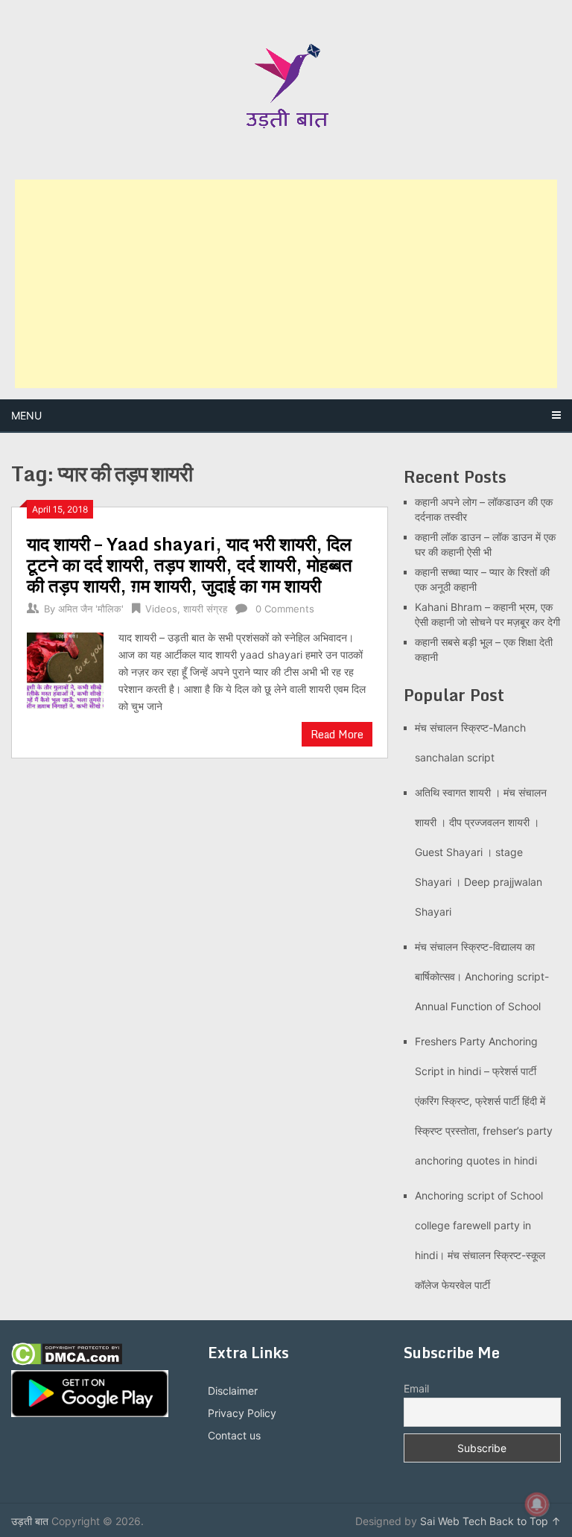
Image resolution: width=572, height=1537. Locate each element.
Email (416, 1388)
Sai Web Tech (453, 1521)
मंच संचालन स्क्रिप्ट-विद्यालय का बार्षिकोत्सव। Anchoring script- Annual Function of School (482, 976)
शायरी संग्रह (205, 609)
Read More (337, 734)
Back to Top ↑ (525, 1521)
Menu (26, 415)
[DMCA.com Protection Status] (66, 1361)
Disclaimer (233, 1390)
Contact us (234, 1435)
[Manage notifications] (537, 1504)
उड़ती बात (29, 1521)
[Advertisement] (286, 284)
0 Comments (284, 609)
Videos (161, 609)
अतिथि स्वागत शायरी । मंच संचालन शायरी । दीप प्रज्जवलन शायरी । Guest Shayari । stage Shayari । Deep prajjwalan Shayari (481, 852)
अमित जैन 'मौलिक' (91, 609)
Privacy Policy (242, 1413)
